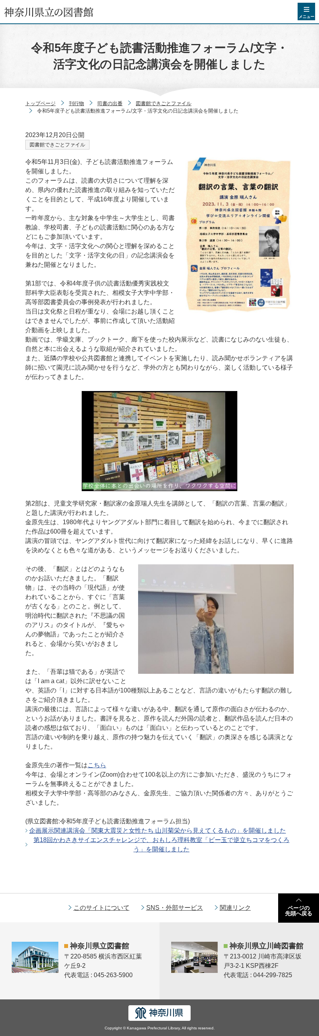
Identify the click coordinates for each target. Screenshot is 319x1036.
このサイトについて (102, 907)
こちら (97, 765)
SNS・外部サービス (174, 907)
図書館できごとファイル (163, 103)
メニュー (306, 16)
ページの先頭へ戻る (298, 910)
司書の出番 (110, 103)
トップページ (40, 103)
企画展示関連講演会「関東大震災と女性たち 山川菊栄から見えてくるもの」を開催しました (157, 830)
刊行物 (76, 103)
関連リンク (235, 907)
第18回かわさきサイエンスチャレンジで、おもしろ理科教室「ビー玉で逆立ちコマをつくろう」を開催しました (161, 845)
